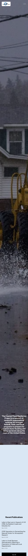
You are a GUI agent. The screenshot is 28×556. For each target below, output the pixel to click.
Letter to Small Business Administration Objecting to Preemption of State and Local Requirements (12, 543)
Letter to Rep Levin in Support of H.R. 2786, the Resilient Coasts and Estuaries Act (14, 524)
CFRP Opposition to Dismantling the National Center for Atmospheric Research (13, 533)
